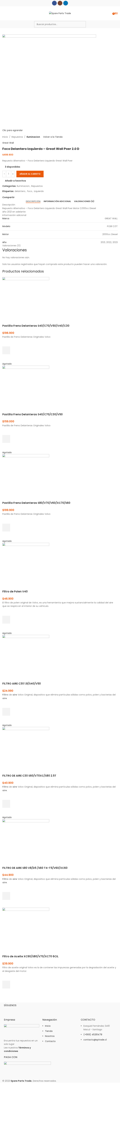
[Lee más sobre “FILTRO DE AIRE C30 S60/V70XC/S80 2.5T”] (6, 804)
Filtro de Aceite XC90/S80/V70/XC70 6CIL (30, 956)
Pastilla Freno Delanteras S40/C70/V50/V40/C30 (35, 326)
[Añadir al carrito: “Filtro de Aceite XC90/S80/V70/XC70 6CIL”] (6, 984)
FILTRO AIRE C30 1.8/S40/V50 (21, 683)
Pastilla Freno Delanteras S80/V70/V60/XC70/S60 (36, 503)
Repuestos (17, 136)
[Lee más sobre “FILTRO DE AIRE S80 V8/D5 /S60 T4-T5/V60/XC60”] (6, 896)
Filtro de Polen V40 (15, 591)
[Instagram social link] (60, 3)
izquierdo (39, 191)
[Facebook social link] (54, 3)
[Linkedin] (25, 1010)
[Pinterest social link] (23, 197)
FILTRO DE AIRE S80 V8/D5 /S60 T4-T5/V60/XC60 (35, 868)
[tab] (33, 201)
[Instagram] (16, 1010)
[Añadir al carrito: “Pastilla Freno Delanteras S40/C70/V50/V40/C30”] (6, 350)
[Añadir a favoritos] (6, 342)
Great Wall (8, 142)
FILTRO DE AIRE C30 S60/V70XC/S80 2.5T (29, 776)
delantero (20, 191)
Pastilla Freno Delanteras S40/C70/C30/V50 (32, 414)
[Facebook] (8, 1010)
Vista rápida (6, 358)
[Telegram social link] (30, 197)
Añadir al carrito (30, 173)
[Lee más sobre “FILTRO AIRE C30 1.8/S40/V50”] (6, 712)
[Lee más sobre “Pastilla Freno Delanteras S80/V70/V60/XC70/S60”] (6, 528)
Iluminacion (33, 136)
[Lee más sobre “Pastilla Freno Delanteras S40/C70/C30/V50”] (6, 439)
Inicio (5, 136)
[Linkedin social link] (65, 3)
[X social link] (20, 197)
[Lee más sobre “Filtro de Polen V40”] (6, 620)
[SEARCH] (82, 24)
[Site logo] (60, 13)
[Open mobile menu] (3, 13)
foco (29, 191)
